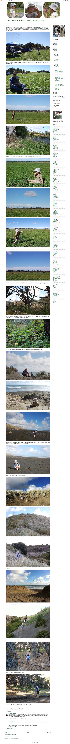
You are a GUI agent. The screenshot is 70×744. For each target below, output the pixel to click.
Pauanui (54, 237)
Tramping (54, 284)
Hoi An (54, 186)
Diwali (54, 161)
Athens (54, 132)
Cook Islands (55, 153)
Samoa (54, 259)
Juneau (54, 196)
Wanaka (54, 296)
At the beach (55, 131)
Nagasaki (54, 221)
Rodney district (57, 80)
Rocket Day (55, 252)
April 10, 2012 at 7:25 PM (12, 726)
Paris (54, 235)
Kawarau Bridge (55, 197)
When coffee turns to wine (59, 84)
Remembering (57, 67)
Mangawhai (55, 206)
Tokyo (54, 279)
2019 (55, 45)
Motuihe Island (55, 212)
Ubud (54, 287)
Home (28, 732)
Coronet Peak (55, 154)
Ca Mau (54, 145)
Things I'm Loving (56, 277)
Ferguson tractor (55, 169)
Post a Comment (9, 728)
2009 (55, 93)
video (54, 302)
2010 (55, 92)
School (54, 261)
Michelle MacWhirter (12, 713)
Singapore (54, 263)
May (55, 64)
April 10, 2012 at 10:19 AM (12, 721)
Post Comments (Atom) (12, 734)
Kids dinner (55, 198)
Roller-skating (55, 253)
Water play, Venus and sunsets (59, 72)
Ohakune (54, 228)
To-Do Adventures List (56, 278)
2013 (55, 53)
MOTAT (54, 205)
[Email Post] (22, 708)
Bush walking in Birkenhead (59, 71)
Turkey (54, 285)
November (56, 56)
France (54, 173)
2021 (55, 43)
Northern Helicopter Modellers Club (39, 28)
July (55, 61)
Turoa (54, 286)
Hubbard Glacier (55, 190)
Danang (54, 157)
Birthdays (54, 138)
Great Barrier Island (56, 179)
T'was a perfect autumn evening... (60, 85)
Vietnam (54, 293)
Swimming (54, 271)
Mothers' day (55, 211)
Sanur (54, 260)
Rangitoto (54, 247)
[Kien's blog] (59, 36)
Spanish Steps (55, 269)
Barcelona (54, 136)
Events (54, 165)
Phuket (54, 238)
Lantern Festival (55, 202)
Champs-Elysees (55, 147)
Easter (54, 162)
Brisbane (54, 140)
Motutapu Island (55, 213)
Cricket (54, 155)
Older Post (49, 732)
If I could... (56, 70)
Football (54, 172)
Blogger (37, 742)
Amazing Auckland (56, 128)
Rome (54, 254)
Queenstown (55, 245)
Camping (54, 146)
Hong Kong (55, 189)
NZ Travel (54, 220)
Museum (54, 219)
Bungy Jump (55, 144)
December (56, 55)
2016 (55, 49)
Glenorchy (54, 178)
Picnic (54, 239)
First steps (54, 170)
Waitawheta (55, 295)
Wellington (54, 297)
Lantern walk (55, 203)
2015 (55, 50)
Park (54, 236)
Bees (54, 137)
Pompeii (54, 244)
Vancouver (54, 289)
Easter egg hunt (57, 77)
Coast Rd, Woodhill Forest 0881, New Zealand (16, 709)
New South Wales (56, 222)
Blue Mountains (55, 139)
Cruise (54, 156)
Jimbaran (54, 195)
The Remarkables (56, 276)
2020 (55, 44)
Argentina (54, 130)
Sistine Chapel (55, 264)
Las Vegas (54, 204)
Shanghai (54, 262)
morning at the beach (15, 27)
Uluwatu (54, 288)
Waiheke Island (55, 294)
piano (54, 301)
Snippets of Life (55, 268)
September (57, 59)
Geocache (54, 177)
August (56, 60)
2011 (55, 91)
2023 (55, 40)
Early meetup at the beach (59, 81)
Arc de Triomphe (55, 129)
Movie (54, 214)
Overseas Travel (55, 231)
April (56, 65)
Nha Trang (54, 223)
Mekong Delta (55, 210)
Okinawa (54, 229)
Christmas (54, 148)
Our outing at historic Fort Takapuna (58, 74)
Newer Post (7, 732)
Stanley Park (55, 270)
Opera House (55, 230)
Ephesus (54, 164)
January (56, 89)
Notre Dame (55, 227)
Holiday (54, 187)
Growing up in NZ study (56, 181)
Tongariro (54, 280)
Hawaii (54, 185)
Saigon (54, 255)
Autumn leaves (57, 66)
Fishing (54, 171)
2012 (55, 54)
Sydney (54, 272)
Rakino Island (55, 246)
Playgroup (54, 243)
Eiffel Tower (55, 163)
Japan (54, 194)
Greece (54, 180)
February (56, 88)
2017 (55, 48)
